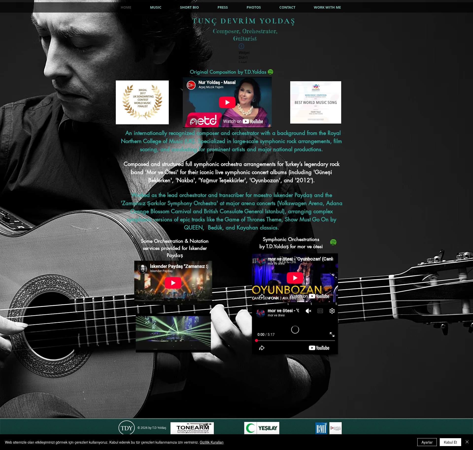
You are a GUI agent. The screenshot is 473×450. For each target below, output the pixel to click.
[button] (204, 347)
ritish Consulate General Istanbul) (246, 211)
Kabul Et (450, 442)
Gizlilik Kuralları (211, 442)
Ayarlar (427, 442)
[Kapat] (467, 442)
